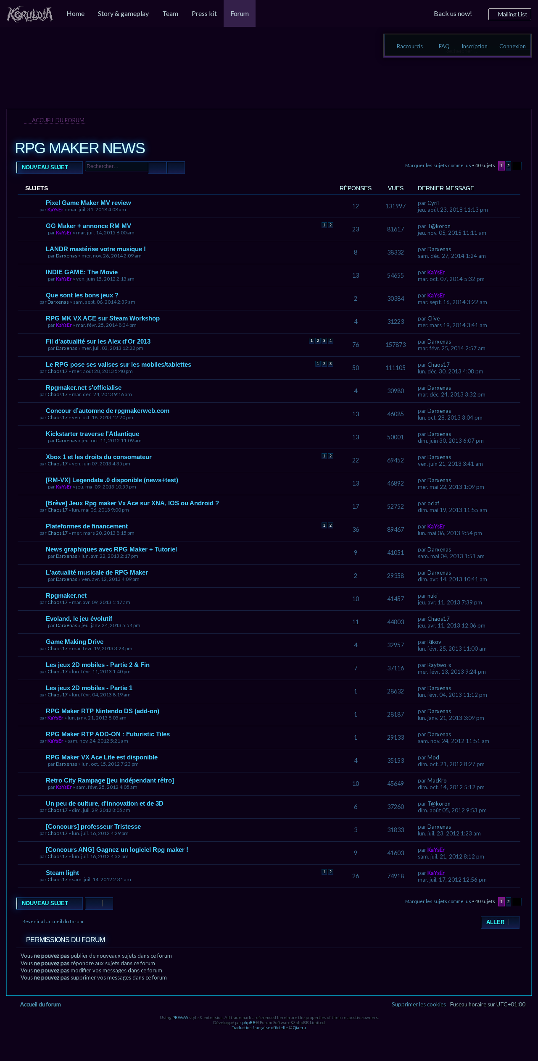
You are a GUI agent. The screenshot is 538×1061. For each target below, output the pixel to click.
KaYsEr (55, 209)
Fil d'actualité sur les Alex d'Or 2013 (98, 341)
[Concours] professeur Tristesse (93, 826)
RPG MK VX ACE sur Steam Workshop (103, 318)
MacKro (437, 780)
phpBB (249, 1022)
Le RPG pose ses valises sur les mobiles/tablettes (118, 364)
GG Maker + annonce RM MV (88, 225)
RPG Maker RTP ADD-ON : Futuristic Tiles (108, 734)
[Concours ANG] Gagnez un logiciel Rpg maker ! (117, 849)
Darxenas (66, 255)
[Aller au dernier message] (443, 203)
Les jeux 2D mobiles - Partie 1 (89, 687)
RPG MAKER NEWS (80, 148)
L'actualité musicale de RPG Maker (97, 572)
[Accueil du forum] (56, 60)
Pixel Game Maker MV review (88, 202)
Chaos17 (57, 371)
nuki (432, 595)
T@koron (439, 226)
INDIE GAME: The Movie (82, 272)
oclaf (433, 503)
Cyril (433, 203)
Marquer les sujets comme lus (438, 165)
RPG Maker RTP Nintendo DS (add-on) (102, 710)
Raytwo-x (439, 665)
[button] (517, 166)
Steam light (62, 872)
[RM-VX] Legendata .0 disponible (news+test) (112, 479)
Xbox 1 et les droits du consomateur (99, 456)
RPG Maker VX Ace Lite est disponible (102, 757)
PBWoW (180, 1017)
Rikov (434, 641)
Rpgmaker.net (66, 595)
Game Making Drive (74, 641)
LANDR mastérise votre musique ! (96, 248)
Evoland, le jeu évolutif (79, 618)
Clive (433, 318)
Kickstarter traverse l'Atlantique (92, 433)
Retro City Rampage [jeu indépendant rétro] (110, 780)
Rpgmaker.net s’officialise (83, 387)
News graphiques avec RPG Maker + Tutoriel (111, 549)
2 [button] (508, 165)
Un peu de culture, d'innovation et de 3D (105, 803)
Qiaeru (299, 1027)
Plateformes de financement (87, 526)
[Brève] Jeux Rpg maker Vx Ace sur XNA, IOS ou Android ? (132, 503)
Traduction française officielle (260, 1027)
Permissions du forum (65, 939)
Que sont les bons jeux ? (82, 295)
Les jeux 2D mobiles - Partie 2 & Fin (98, 664)
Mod (433, 757)
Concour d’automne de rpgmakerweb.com (107, 410)
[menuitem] (30, 13)
